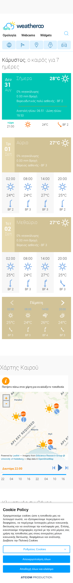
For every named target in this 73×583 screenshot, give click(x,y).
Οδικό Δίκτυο (64, 45)
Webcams (28, 35)
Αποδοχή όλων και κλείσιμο (36, 568)
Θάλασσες (50, 45)
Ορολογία (9, 35)
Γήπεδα (22, 45)
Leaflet (16, 455)
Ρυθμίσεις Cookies (34, 549)
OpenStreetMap (45, 458)
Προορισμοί (36, 45)
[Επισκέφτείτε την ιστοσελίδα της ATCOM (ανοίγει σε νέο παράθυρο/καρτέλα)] (36, 577)
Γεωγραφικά (9, 45)
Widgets (46, 35)
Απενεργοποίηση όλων (37, 559)
